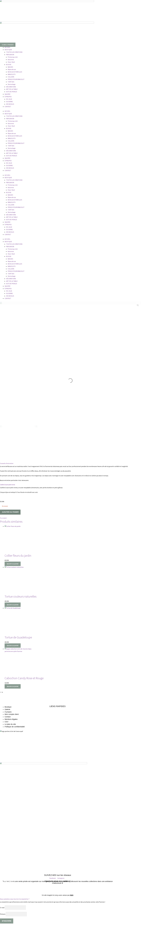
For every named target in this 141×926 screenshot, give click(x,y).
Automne (11, 59)
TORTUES (11, 82)
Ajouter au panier (10, 512)
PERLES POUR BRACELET (16, 79)
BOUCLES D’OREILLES (15, 72)
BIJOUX (8, 64)
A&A (71, 895)
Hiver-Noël (11, 62)
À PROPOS (8, 97)
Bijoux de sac (12, 69)
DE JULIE (9, 99)
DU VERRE (9, 102)
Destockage (11, 84)
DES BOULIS (10, 104)
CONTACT (8, 106)
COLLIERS (11, 77)
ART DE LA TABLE (12, 89)
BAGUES (10, 67)
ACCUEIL (7, 47)
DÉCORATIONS (11, 87)
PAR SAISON (10, 55)
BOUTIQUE (8, 50)
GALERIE (7, 94)
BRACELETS (11, 74)
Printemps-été (13, 57)
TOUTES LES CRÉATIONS (14, 52)
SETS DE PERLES (11, 92)
